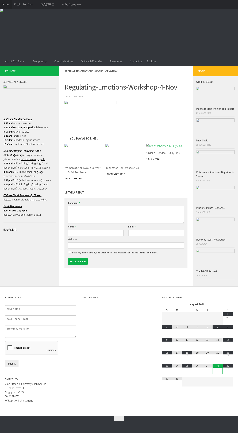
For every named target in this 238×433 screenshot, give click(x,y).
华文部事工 (47, 4)
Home (5, 4)
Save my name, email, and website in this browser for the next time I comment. (115, 252)
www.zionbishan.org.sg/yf (27, 214)
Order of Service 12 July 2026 (163, 153)
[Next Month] (228, 304)
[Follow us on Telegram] (46, 71)
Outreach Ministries (91, 61)
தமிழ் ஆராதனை (71, 4)
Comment (74, 202)
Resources (116, 61)
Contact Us (136, 61)
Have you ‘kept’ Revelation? (211, 239)
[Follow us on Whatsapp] (41, 71)
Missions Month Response (210, 208)
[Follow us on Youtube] (52, 71)
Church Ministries (63, 61)
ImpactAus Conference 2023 (122, 168)
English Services (23, 4)
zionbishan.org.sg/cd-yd (34, 199)
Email (132, 226)
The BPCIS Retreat (207, 271)
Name (72, 226)
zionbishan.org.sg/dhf (33, 159)
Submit (12, 363)
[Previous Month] (167, 304)
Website (72, 239)
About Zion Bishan (15, 61)
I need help (202, 140)
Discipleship (40, 61)
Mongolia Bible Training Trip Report (215, 108)
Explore (151, 61)
